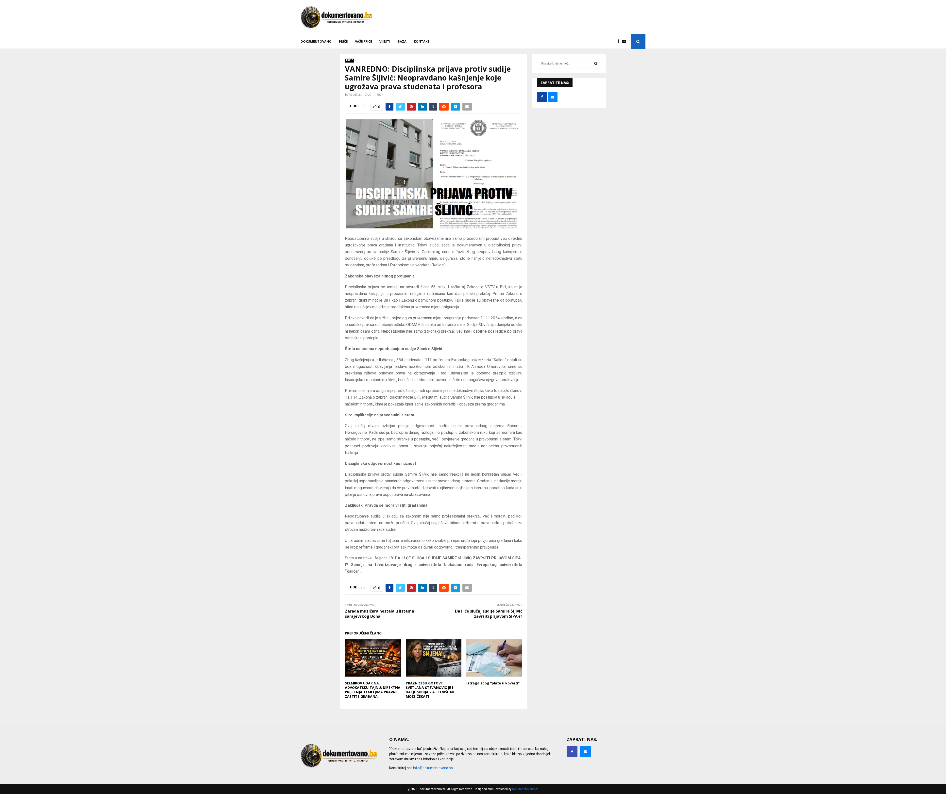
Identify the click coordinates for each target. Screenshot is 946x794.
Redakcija (355, 95)
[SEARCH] (596, 63)
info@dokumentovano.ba (433, 768)
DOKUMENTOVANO (316, 41)
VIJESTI (384, 41)
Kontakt (422, 41)
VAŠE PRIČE (363, 41)
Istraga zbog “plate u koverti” (493, 683)
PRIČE (343, 41)
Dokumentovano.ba (525, 789)
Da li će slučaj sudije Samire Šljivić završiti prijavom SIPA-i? (488, 613)
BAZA (402, 41)
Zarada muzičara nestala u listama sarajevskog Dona (379, 613)
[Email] (625, 41)
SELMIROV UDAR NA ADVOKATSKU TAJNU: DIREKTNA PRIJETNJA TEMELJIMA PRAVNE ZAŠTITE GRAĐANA (372, 690)
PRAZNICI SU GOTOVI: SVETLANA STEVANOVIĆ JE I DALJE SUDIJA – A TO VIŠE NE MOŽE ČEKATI (430, 690)
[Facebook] (619, 41)
